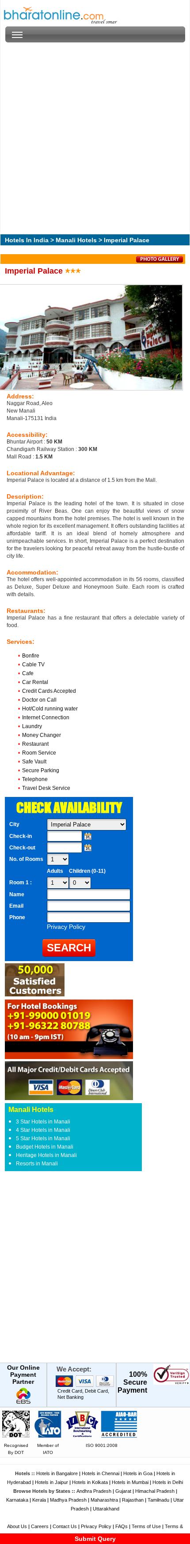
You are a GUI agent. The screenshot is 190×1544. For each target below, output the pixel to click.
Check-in (20, 836)
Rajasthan (133, 1500)
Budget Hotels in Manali (44, 1147)
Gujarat (123, 1491)
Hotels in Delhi (167, 1482)
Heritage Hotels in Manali (46, 1155)
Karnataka (17, 1500)
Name (16, 894)
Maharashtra (104, 1500)
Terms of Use (146, 1526)
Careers (40, 1526)
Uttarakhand (106, 1508)
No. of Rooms (26, 859)
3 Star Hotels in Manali (43, 1122)
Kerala (39, 1500)
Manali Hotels (76, 240)
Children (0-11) (87, 871)
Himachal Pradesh (155, 1491)
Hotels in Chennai (100, 1473)
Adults (55, 871)
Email (16, 906)
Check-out (22, 848)
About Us (17, 1526)
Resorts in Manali (37, 1164)
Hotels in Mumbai (130, 1482)
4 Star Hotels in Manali (43, 1130)
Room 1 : (21, 882)
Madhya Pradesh (68, 1500)
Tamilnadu (158, 1500)
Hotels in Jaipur (51, 1482)
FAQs (121, 1526)
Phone (17, 917)
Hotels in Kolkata (90, 1482)
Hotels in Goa (137, 1473)
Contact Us (65, 1526)
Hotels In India (27, 240)
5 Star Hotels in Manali (43, 1138)
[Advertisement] (95, 137)
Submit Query (95, 1538)
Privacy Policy (96, 1526)
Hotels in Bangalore (57, 1473)
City (14, 824)
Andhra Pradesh (93, 1491)
